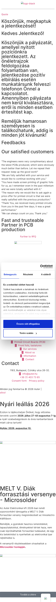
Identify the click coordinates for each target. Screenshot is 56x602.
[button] (28, 9)
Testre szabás (26, 333)
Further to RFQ (28, 236)
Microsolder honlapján (12, 547)
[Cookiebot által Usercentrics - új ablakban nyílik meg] (40, 266)
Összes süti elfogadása (28, 324)
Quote (4, 14)
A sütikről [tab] (46, 274)
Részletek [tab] (28, 274)
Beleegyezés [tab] (10, 274)
